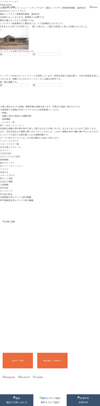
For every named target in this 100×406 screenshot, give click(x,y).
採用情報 (4, 159)
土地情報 (4, 184)
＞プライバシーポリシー (43, 386)
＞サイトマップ (59, 386)
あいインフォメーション (11, 165)
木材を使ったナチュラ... (11, 147)
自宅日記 (4, 187)
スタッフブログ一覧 (9, 144)
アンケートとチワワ (9, 140)
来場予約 (83, 402)
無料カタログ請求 (50, 402)
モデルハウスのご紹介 (10, 156)
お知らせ (4, 172)
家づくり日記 (6, 178)
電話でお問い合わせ (16, 402)
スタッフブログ (7, 175)
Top (50, 210)
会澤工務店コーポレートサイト (85, 356)
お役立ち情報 (6, 181)
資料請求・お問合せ (52, 360)
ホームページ (14, 125)
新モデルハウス (7, 162)
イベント (4, 169)
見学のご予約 (18, 360)
